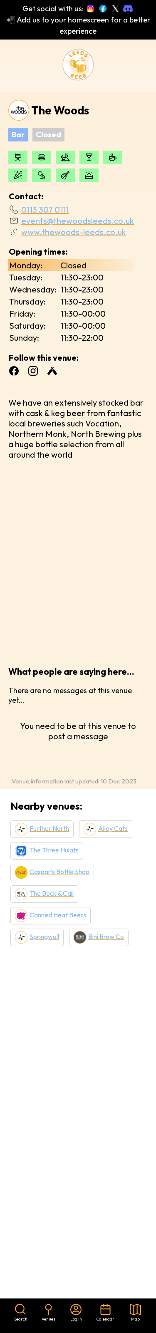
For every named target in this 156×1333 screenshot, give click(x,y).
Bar (18, 134)
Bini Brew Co (106, 936)
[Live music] (65, 175)
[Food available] (41, 157)
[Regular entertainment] (41, 175)
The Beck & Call (52, 893)
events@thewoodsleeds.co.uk (77, 221)
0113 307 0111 (45, 209)
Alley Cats (113, 828)
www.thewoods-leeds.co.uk (73, 232)
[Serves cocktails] (89, 157)
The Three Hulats (54, 850)
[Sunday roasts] (65, 157)
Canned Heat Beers (58, 915)
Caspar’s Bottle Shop (59, 871)
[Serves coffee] (112, 157)
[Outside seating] (17, 157)
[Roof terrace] (89, 175)
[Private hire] (17, 175)
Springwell (44, 936)
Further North (49, 828)
